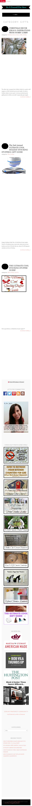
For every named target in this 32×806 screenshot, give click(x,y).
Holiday (25, 34)
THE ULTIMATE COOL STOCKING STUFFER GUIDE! (19, 267)
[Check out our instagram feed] (23, 393)
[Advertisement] (16, 72)
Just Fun (17, 272)
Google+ (8, 1)
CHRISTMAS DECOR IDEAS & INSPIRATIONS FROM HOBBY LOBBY (19, 30)
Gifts (21, 34)
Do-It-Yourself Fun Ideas (14, 801)
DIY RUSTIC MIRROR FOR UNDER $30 (12, 747)
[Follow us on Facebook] (5, 393)
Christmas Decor (12, 34)
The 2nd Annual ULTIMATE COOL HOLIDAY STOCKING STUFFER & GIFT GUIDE (15, 148)
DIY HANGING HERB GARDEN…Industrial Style (14, 745)
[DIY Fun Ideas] (16, 432)
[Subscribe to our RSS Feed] (18, 393)
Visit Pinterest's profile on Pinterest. (16, 714)
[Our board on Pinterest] (14, 393)
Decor (18, 34)
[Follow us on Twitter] (10, 393)
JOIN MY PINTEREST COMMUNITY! (16, 711)
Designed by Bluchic (15, 803)
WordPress (7, 803)
